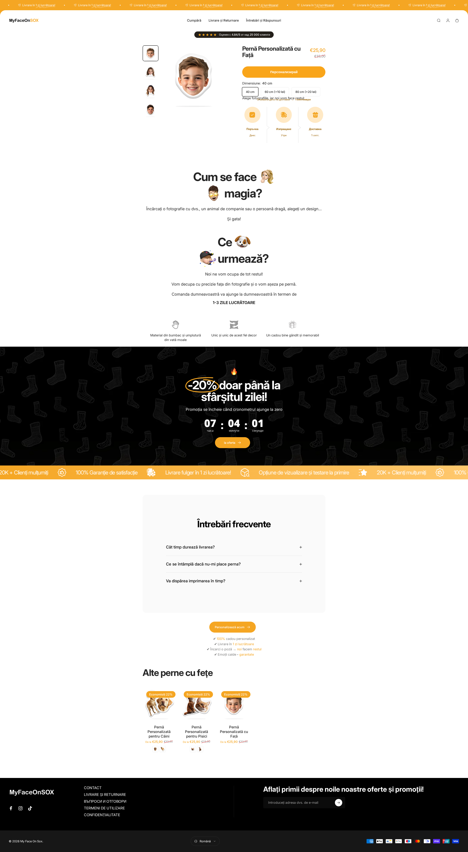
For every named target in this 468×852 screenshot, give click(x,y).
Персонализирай (284, 72)
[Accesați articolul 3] (150, 91)
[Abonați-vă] (338, 802)
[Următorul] (216, 86)
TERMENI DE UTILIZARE (104, 808)
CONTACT (93, 788)
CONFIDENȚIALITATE (102, 815)
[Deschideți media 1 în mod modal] (193, 77)
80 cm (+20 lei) (305, 92)
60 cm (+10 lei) (275, 92)
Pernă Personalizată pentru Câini (159, 731)
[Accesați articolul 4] (150, 110)
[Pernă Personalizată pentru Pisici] (196, 704)
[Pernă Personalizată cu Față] (234, 704)
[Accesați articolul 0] (150, 53)
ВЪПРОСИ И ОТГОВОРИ (105, 801)
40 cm (250, 92)
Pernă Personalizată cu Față (234, 731)
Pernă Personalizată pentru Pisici (196, 731)
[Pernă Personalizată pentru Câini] (159, 704)
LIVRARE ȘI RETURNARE (105, 794)
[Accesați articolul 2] (150, 72)
